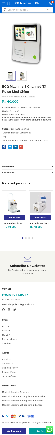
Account (6, 326)
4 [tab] (32, 238)
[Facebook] (3, 309)
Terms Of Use (9, 376)
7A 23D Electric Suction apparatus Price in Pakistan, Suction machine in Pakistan (14, 223)
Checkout (7, 343)
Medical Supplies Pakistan (15, 392)
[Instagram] (9, 309)
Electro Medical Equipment (17, 132)
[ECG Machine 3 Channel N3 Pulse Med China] (4, 147)
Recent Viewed (9, 339)
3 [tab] (29, 238)
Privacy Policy (9, 372)
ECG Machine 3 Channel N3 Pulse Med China (26, 140)
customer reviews (24, 96)
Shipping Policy (10, 367)
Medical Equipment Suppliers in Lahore (22, 405)
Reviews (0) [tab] (8, 172)
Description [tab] (8, 166)
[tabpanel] (14, 213)
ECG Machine (22, 129)
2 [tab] (26, 238)
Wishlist (6, 330)
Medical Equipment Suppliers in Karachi (22, 400)
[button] (47, 3)
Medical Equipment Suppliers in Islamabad (24, 396)
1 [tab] (23, 238)
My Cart (6, 335)
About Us (7, 359)
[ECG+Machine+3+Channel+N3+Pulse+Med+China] (10, 147)
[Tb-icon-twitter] (14, 309)
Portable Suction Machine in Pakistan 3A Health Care (40, 223)
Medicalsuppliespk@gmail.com (18, 304)
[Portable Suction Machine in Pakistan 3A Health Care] (40, 202)
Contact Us (8, 363)
